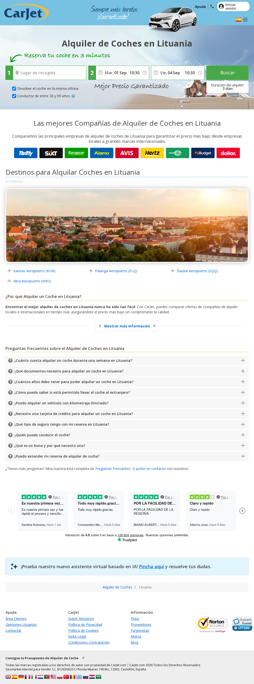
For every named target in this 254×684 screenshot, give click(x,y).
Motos (136, 636)
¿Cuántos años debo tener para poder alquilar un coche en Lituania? (73, 381)
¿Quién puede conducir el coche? (42, 435)
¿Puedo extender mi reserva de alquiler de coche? (56, 456)
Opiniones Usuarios (21, 624)
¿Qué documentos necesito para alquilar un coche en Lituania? (69, 371)
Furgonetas (140, 630)
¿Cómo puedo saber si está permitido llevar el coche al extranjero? (72, 392)
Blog (134, 642)
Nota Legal (77, 636)
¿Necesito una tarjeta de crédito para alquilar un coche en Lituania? (73, 413)
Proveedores (141, 624)
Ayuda (200, 6)
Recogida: (22, 69)
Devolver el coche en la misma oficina (47, 88)
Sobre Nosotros (81, 618)
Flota (135, 618)
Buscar (227, 72)
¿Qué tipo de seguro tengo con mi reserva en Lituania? (61, 424)
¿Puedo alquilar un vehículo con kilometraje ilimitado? (61, 403)
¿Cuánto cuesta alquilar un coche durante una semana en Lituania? (73, 360)
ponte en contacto (151, 468)
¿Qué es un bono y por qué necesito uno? (49, 445)
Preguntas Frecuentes (112, 468)
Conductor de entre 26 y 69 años (43, 96)
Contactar (13, 630)
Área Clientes (16, 618)
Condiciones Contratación (89, 642)
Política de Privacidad (85, 624)
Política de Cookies (83, 630)
